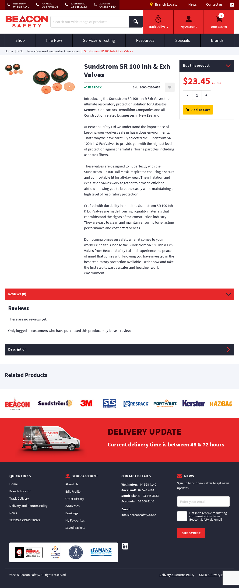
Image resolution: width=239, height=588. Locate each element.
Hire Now (54, 40)
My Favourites (75, 520)
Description (17, 349)
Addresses (72, 506)
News (192, 4)
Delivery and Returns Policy (28, 506)
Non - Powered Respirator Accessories (53, 51)
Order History (74, 499)
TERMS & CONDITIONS (24, 520)
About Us (71, 484)
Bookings (71, 513)
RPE (20, 51)
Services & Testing (99, 40)
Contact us (214, 4)
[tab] (119, 316)
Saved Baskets (75, 527)
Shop (20, 40)
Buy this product (196, 65)
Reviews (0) (17, 294)
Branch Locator (20, 491)
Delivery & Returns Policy (176, 575)
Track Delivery (19, 498)
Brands (217, 40)
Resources (145, 40)
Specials (182, 40)
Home (9, 51)
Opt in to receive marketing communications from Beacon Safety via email (208, 516)
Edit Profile (73, 491)
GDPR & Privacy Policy (214, 575)
